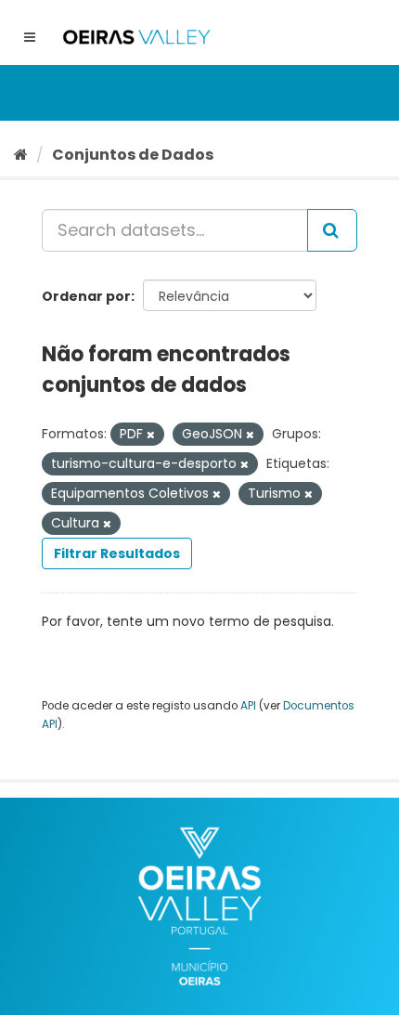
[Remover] (151, 434)
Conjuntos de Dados (132, 154)
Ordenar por (86, 296)
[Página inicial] (21, 154)
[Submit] (332, 230)
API (248, 705)
